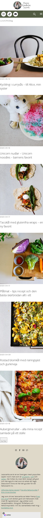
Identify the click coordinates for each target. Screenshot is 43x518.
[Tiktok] (9, 14)
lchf (32, 477)
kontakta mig (7, 508)
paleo (3, 479)
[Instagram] (3, 14)
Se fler (3, 441)
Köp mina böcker (8, 492)
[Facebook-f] (20, 450)
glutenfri (26, 477)
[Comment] (27, 450)
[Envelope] (15, 14)
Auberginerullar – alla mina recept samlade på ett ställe (21, 431)
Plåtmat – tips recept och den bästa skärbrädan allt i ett (18, 293)
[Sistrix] (35, 14)
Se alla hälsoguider (29, 490)
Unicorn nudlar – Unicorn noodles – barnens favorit (16, 155)
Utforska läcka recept (10, 490)
